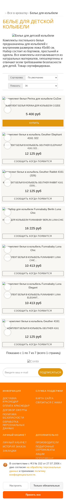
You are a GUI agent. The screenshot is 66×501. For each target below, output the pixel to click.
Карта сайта (45, 398)
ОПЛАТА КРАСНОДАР (16, 405)
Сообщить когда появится (33, 161)
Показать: (15, 86)
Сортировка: (16, 77)
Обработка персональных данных (14, 425)
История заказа (14, 446)
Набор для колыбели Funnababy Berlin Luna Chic (33, 220)
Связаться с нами (49, 402)
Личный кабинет (15, 442)
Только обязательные (47, 485)
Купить (34, 123)
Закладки (9, 450)
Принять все (33, 494)
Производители (47, 442)
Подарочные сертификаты (45, 448)
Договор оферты (15, 410)
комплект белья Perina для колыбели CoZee (33, 105)
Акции (40, 454)
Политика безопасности (13, 416)
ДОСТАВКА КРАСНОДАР (10, 400)
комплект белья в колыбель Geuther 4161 (33, 328)
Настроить (16, 485)
